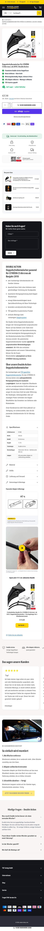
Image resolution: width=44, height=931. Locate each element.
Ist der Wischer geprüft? (10, 844)
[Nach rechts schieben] (39, 43)
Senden (10, 253)
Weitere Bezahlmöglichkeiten (22, 116)
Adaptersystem (22, 318)
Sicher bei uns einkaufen (15, 635)
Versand (11, 98)
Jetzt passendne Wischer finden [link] (17, 793)
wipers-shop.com (24, 922)
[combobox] (27, 13)
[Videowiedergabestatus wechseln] (38, 738)
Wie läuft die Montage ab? (11, 850)
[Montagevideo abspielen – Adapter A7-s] (22, 548)
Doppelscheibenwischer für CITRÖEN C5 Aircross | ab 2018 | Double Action (22, 22)
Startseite (7, 20)
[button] (3, 7)
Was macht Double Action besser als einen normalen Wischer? (16, 817)
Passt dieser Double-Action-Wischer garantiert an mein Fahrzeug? (19, 837)
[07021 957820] (35, 7)
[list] (22, 650)
